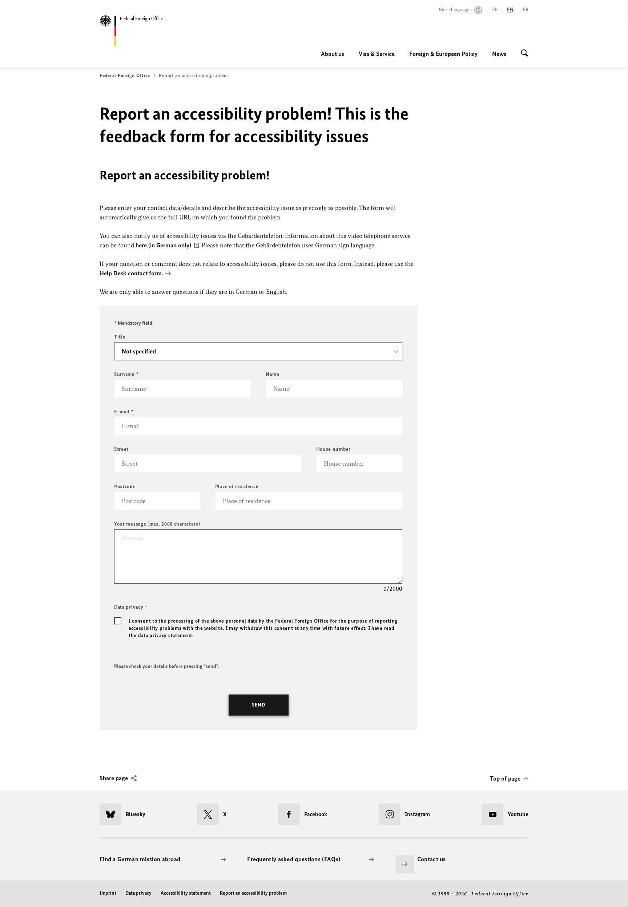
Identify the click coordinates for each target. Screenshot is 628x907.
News (499, 53)
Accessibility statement (186, 893)
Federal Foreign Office (125, 75)
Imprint (108, 893)
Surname (126, 374)
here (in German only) (163, 245)
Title (120, 337)
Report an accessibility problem (253, 893)
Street (121, 449)
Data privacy (138, 893)
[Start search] (524, 54)
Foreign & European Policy (443, 53)
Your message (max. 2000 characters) (157, 524)
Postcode (125, 486)
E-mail (124, 412)
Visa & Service (377, 53)
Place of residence (237, 486)
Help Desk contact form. (131, 273)
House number (333, 449)
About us (332, 53)
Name (272, 374)
